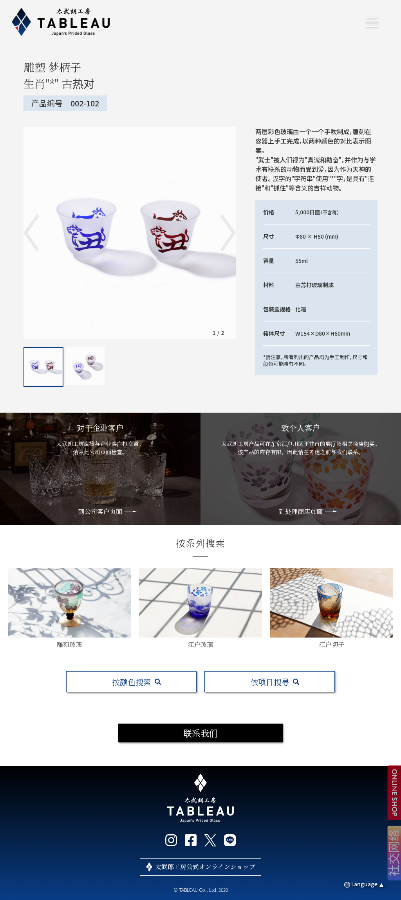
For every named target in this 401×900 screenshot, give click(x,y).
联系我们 (200, 733)
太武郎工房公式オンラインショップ (205, 866)
